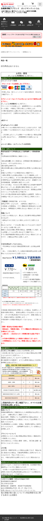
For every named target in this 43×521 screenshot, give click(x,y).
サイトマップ (39, 25)
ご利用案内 (13, 25)
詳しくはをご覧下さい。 (21, 76)
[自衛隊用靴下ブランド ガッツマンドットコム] (8, 6)
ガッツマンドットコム (27, 490)
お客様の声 (30, 25)
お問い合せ (21, 25)
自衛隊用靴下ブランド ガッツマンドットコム (20, 8)
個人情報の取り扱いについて (13, 493)
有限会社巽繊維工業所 (21, 479)
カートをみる (32, 6)
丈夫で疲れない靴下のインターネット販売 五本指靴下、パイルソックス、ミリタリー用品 (18, 11)
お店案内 (13, 495)
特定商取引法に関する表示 (27, 518)
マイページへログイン (23, 6)
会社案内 (6, 519)
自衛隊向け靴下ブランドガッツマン (4, 25)
